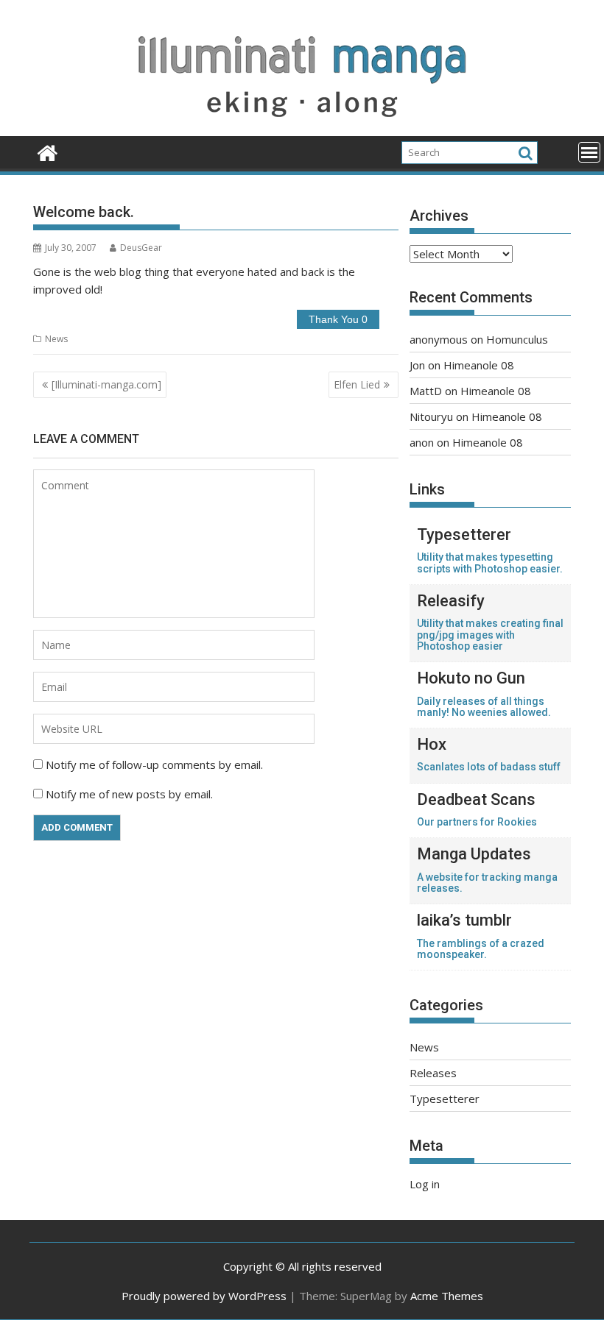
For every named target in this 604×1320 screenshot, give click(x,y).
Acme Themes (446, 1295)
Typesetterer (445, 1098)
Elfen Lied (357, 384)
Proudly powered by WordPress (204, 1295)
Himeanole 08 (478, 365)
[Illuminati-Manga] (302, 127)
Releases (433, 1072)
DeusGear (141, 247)
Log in (425, 1184)
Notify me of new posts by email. (129, 794)
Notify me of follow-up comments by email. (154, 764)
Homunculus (517, 339)
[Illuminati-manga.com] (106, 384)
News (56, 339)
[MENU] (589, 152)
